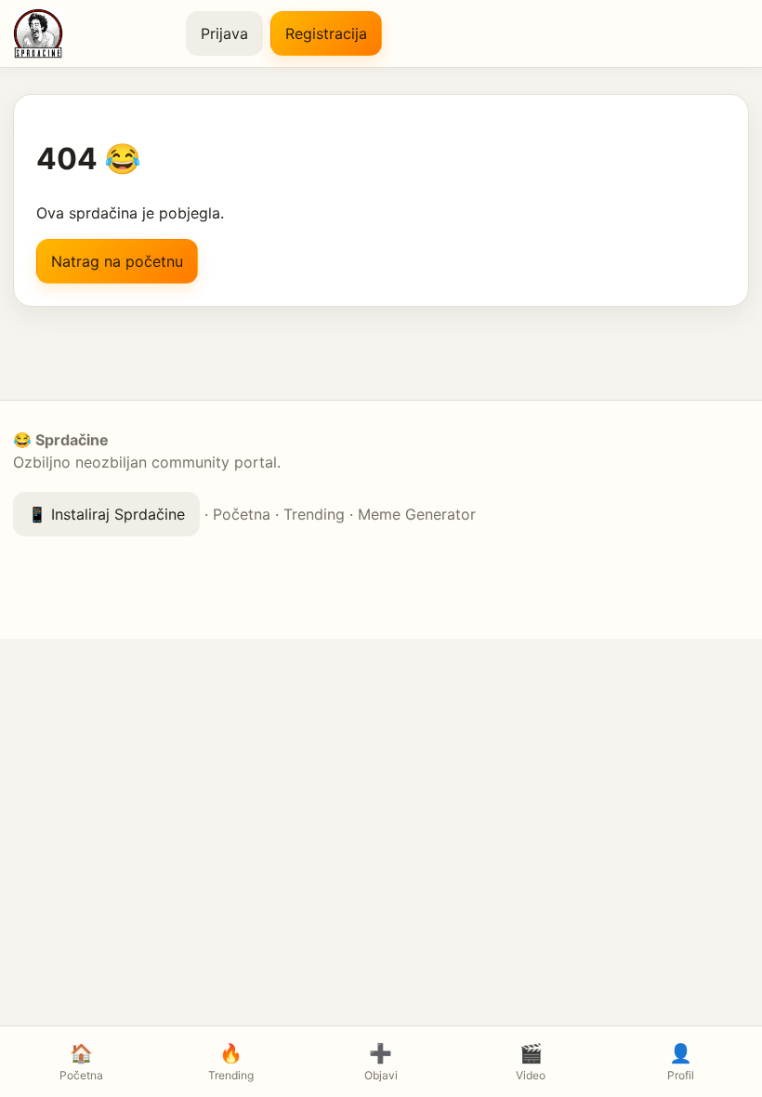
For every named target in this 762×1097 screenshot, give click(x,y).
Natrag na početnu (117, 261)
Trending (314, 514)
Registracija (326, 33)
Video (530, 1062)
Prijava (224, 33)
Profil (680, 1062)
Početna (241, 514)
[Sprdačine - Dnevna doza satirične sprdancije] (92, 33)
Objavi (381, 1062)
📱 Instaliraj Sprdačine (106, 514)
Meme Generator (417, 514)
